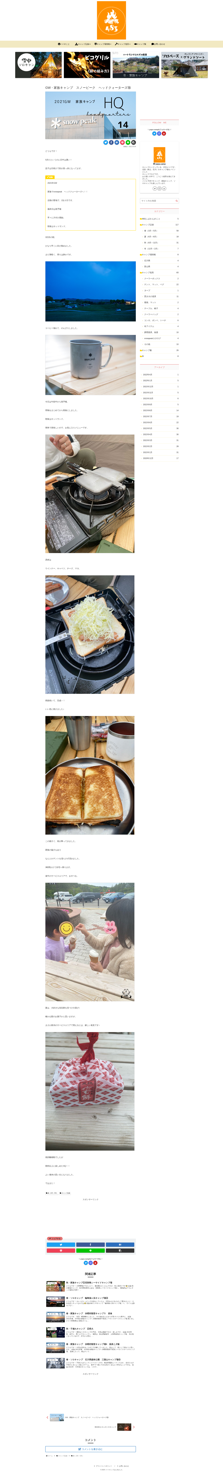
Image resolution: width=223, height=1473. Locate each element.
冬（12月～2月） (161, 249)
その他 (161, 344)
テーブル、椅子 (161, 308)
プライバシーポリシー (104, 1466)
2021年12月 (161, 386)
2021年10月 (161, 398)
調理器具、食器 (161, 332)
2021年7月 (161, 416)
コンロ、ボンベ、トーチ (161, 320)
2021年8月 (161, 410)
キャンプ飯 (160, 350)
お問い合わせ (124, 1466)
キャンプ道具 (160, 272)
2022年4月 (161, 375)
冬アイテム (161, 326)
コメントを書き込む (92, 1449)
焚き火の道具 (161, 296)
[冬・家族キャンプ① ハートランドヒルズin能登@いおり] (136, 65)
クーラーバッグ (161, 314)
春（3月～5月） (53, 1193)
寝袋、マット (161, 302)
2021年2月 (161, 446)
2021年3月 (161, 440)
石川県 (161, 261)
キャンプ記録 (66, 1193)
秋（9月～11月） (161, 243)
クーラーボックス (161, 278)
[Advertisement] (90, 1217)
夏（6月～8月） (161, 237)
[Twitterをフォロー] (86, 1263)
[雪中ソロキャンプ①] (38, 65)
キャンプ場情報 (160, 255)
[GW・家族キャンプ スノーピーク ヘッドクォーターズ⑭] (117, 142)
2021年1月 (161, 452)
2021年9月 (161, 404)
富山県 (161, 266)
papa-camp (161, 164)
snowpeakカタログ (161, 338)
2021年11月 (161, 393)
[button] (177, 201)
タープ (161, 290)
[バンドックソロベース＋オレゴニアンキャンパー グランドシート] (184, 65)
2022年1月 (161, 380)
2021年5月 (161, 428)
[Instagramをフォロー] (91, 1263)
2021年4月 (161, 434)
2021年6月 (161, 422)
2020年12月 (161, 458)
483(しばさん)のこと (160, 219)
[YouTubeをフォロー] (95, 1263)
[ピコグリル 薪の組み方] (87, 65)
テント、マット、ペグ (161, 284)
